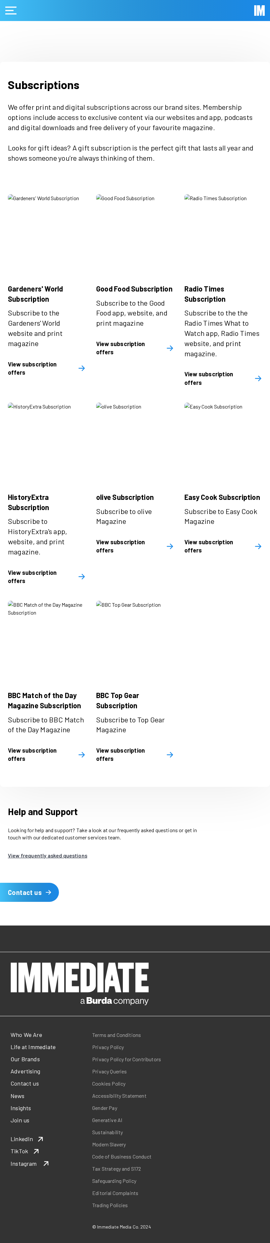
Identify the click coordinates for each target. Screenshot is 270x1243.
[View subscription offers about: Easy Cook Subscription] (223, 441)
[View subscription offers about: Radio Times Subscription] (223, 233)
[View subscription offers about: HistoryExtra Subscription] (47, 441)
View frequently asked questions (47, 855)
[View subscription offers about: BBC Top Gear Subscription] (135, 639)
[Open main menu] (10, 10)
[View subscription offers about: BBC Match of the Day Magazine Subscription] (47, 639)
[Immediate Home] (259, 10)
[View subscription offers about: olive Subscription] (135, 441)
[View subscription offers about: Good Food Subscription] (135, 233)
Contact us (25, 892)
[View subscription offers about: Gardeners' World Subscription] (47, 233)
